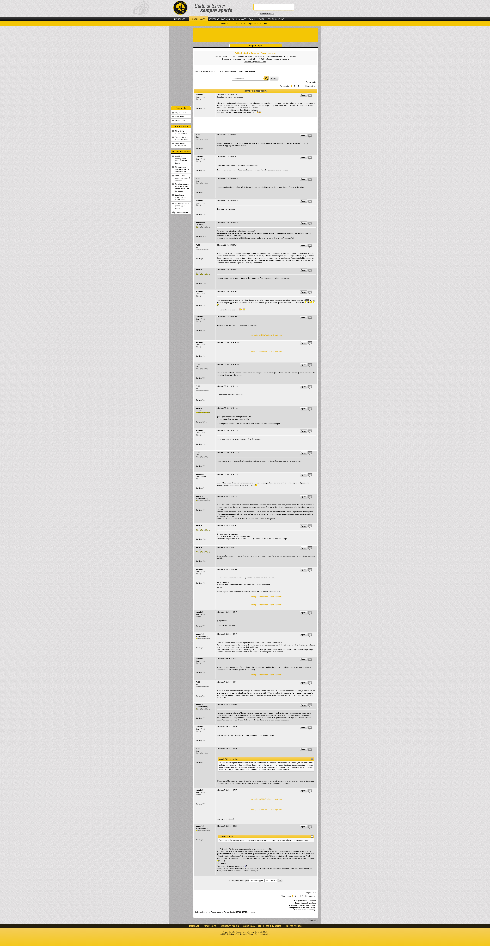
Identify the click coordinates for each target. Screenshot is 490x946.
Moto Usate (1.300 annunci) (181, 132)
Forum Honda (216, 71)
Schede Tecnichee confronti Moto (181, 138)
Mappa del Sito (229, 932)
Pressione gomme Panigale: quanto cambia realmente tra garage (182, 187)
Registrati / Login (218, 19)
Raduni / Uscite (256, 19)
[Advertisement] (255, 34)
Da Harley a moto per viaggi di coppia (182, 205)
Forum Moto (198, 19)
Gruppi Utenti (180, 120)
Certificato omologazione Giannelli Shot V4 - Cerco (182, 159)
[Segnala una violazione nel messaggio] (310, 96)
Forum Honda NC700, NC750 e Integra (239, 71)
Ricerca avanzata (267, 13)
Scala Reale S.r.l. (233, 934)
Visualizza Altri (182, 212)
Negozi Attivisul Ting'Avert (180, 144)
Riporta (303, 95)
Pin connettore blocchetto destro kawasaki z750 (182, 169)
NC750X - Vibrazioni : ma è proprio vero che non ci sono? (237, 56)
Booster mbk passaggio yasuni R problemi (182, 177)
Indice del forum (201, 71)
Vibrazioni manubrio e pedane (277, 59)
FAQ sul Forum (180, 112)
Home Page (179, 19)
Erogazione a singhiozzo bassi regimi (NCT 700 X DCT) (243, 59)
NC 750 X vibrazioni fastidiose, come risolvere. (278, 56)
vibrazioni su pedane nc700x (255, 61)
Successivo (310, 86)
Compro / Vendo (276, 19)
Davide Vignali (248, 934)
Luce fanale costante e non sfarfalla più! (180, 197)
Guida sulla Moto (237, 19)
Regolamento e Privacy (245, 932)
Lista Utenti (179, 116)
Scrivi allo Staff (261, 932)
